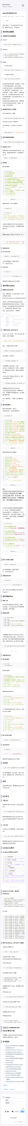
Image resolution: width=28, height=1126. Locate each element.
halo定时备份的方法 (10, 13)
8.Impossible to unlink (10, 1071)
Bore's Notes (6, 4)
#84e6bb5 (12, 1089)
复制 (22, 45)
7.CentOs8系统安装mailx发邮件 (13, 1069)
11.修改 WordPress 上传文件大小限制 (14, 1081)
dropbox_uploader (7, 334)
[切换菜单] (22, 5)
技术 (23, 16)
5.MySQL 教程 (9, 1062)
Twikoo (20, 1121)
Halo (6, 1085)
